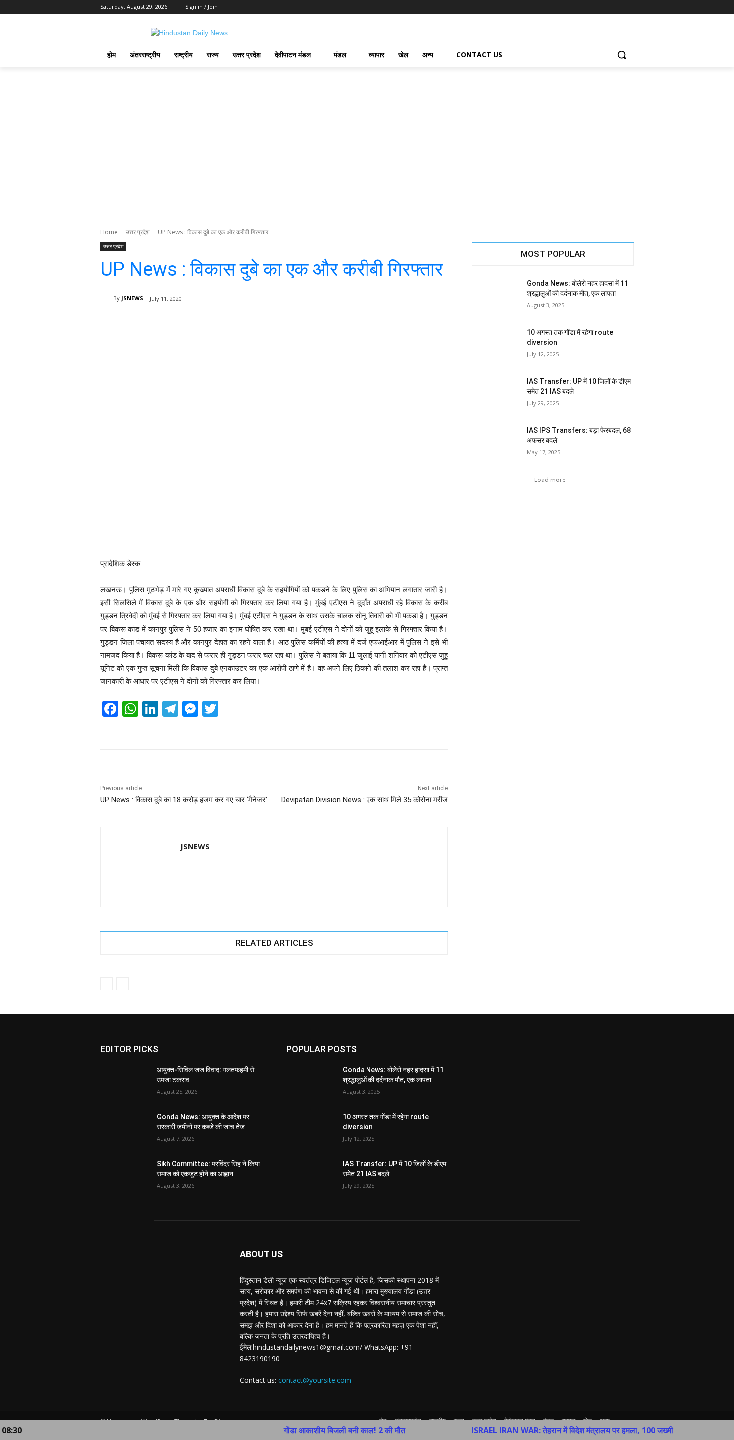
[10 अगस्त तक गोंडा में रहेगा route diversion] (496, 345)
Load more (550, 480)
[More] (433, 324)
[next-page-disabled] (122, 983)
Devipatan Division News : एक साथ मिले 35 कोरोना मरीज (364, 799)
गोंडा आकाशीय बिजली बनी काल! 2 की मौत (306, 1430)
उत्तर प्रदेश (138, 232)
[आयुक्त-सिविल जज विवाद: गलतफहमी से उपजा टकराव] (124, 1082)
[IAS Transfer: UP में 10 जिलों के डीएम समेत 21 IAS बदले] (496, 394)
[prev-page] (106, 983)
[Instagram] (586, 7)
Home (109, 232)
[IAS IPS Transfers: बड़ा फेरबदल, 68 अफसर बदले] (496, 443)
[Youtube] (628, 7)
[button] (622, 55)
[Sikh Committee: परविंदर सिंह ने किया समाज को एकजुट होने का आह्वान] (124, 1176)
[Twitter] (600, 7)
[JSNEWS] (106, 298)
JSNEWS (132, 298)
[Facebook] (572, 7)
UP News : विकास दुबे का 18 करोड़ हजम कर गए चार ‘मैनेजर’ (183, 799)
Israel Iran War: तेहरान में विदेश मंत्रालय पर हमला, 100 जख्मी (534, 1430)
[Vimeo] (614, 7)
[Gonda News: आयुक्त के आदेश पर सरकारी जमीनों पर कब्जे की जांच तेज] (124, 1129)
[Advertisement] (367, 142)
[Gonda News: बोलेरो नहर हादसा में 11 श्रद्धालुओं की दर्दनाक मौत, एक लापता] (496, 296)
